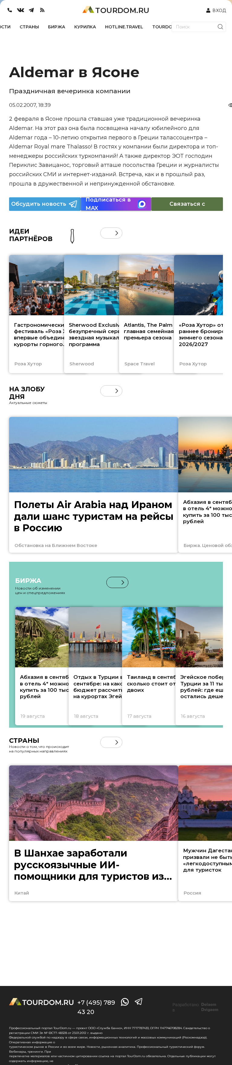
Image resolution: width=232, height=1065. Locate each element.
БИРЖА (56, 27)
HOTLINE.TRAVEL (124, 27)
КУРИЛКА (85, 27)
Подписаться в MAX (108, 204)
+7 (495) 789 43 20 (96, 1007)
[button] (106, 233)
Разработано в (195, 1007)
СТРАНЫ (29, 27)
